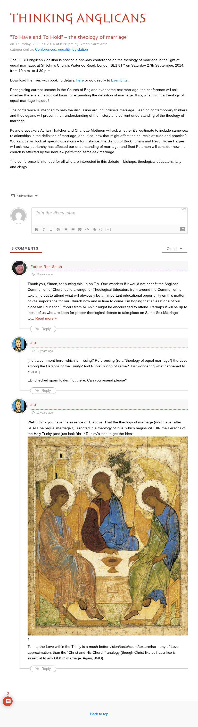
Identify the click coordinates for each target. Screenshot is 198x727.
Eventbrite (119, 80)
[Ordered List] (65, 229)
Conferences (45, 49)
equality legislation (73, 49)
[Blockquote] (80, 229)
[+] (108, 229)
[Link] (94, 229)
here (80, 80)
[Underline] (51, 229)
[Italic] (43, 229)
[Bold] (36, 229)
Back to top (99, 714)
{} (101, 229)
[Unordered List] (72, 229)
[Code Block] (87, 229)
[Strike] (58, 229)
